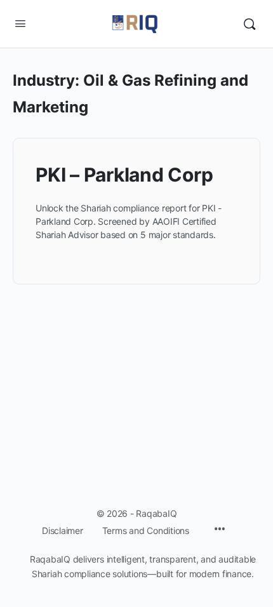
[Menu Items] (219, 530)
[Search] (249, 24)
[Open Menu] (20, 23)
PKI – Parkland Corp (124, 174)
